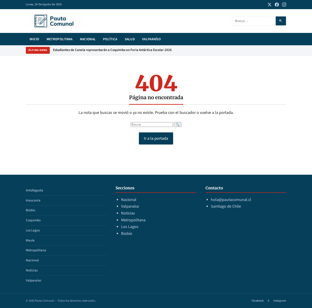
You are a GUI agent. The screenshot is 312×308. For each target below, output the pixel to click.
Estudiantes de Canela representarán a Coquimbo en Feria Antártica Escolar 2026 (112, 50)
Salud (130, 39)
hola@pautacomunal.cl (231, 200)
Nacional (88, 39)
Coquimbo (33, 220)
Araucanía (33, 200)
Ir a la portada (156, 138)
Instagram (279, 301)
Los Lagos (33, 230)
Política (110, 39)
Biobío (30, 210)
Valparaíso (151, 39)
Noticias (32, 270)
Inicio (34, 39)
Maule (30, 240)
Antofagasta (34, 190)
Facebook (258, 301)
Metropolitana (60, 39)
